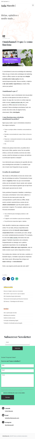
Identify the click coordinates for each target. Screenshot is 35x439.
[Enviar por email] (16, 278)
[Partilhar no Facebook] (4, 278)
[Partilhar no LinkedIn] (12, 278)
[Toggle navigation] (33, 5)
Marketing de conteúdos (9, 315)
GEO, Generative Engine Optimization (12, 296)
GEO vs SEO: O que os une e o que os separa (14, 293)
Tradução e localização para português (13, 323)
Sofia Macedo (9, 411)
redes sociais (14, 237)
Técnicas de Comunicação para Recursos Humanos (16, 298)
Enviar (7, 397)
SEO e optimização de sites (10, 312)
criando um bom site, (17, 102)
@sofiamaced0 (9, 425)
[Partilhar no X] (8, 278)
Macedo (8, 5)
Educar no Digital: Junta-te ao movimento (13, 291)
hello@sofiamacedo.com (12, 418)
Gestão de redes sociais (9, 318)
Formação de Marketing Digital (11, 320)
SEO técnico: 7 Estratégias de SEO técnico (13, 301)
